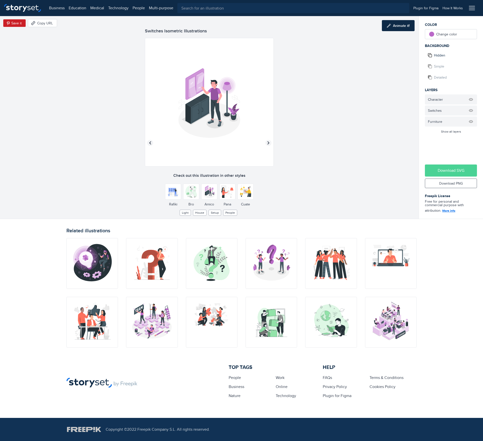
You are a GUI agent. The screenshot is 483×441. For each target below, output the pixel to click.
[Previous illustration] (150, 143)
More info (448, 211)
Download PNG (451, 183)
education (77, 8)
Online (282, 387)
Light (185, 212)
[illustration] (92, 263)
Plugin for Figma (337, 396)
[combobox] (293, 8)
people (139, 8)
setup (215, 212)
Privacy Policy (335, 387)
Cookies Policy (382, 387)
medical (97, 8)
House (199, 212)
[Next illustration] (268, 143)
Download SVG (451, 170)
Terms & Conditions (387, 377)
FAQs (327, 377)
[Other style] (173, 192)
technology (118, 8)
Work (280, 377)
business (57, 8)
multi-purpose (161, 8)
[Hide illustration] (471, 99)
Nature (234, 396)
